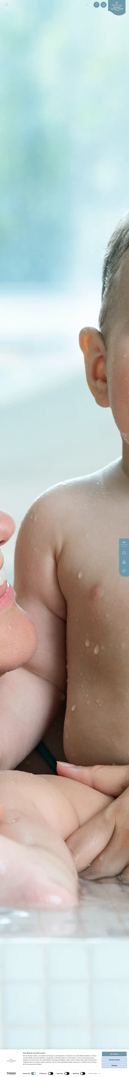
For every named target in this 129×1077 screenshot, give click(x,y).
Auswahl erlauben (114, 1060)
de (91, 5)
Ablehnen (114, 1065)
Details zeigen (93, 1073)
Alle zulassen (114, 1054)
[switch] (50, 1073)
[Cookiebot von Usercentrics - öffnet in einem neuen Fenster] (11, 1073)
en (87, 5)
